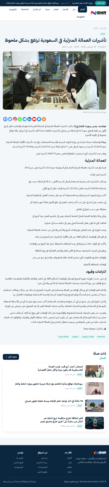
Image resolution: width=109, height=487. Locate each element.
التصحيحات (42, 467)
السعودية (26, 126)
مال (74, 9)
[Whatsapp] (20, 119)
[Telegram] (24, 119)
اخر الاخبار (37, 9)
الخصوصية (18, 467)
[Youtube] (34, 119)
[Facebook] (5, 119)
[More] (44, 119)
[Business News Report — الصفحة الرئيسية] (98, 13)
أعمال (82, 9)
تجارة (47, 9)
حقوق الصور (42, 471)
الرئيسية (103, 28)
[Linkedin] (29, 119)
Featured (101, 337)
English (81, 17)
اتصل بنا (19, 457)
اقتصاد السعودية (88, 337)
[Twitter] (10, 119)
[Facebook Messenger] (39, 119)
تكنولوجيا (13, 9)
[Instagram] (15, 119)
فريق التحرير (18, 462)
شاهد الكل (12, 356)
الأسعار (65, 9)
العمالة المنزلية (64, 337)
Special (25, 9)
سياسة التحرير (42, 462)
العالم (56, 9)
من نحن (44, 457)
